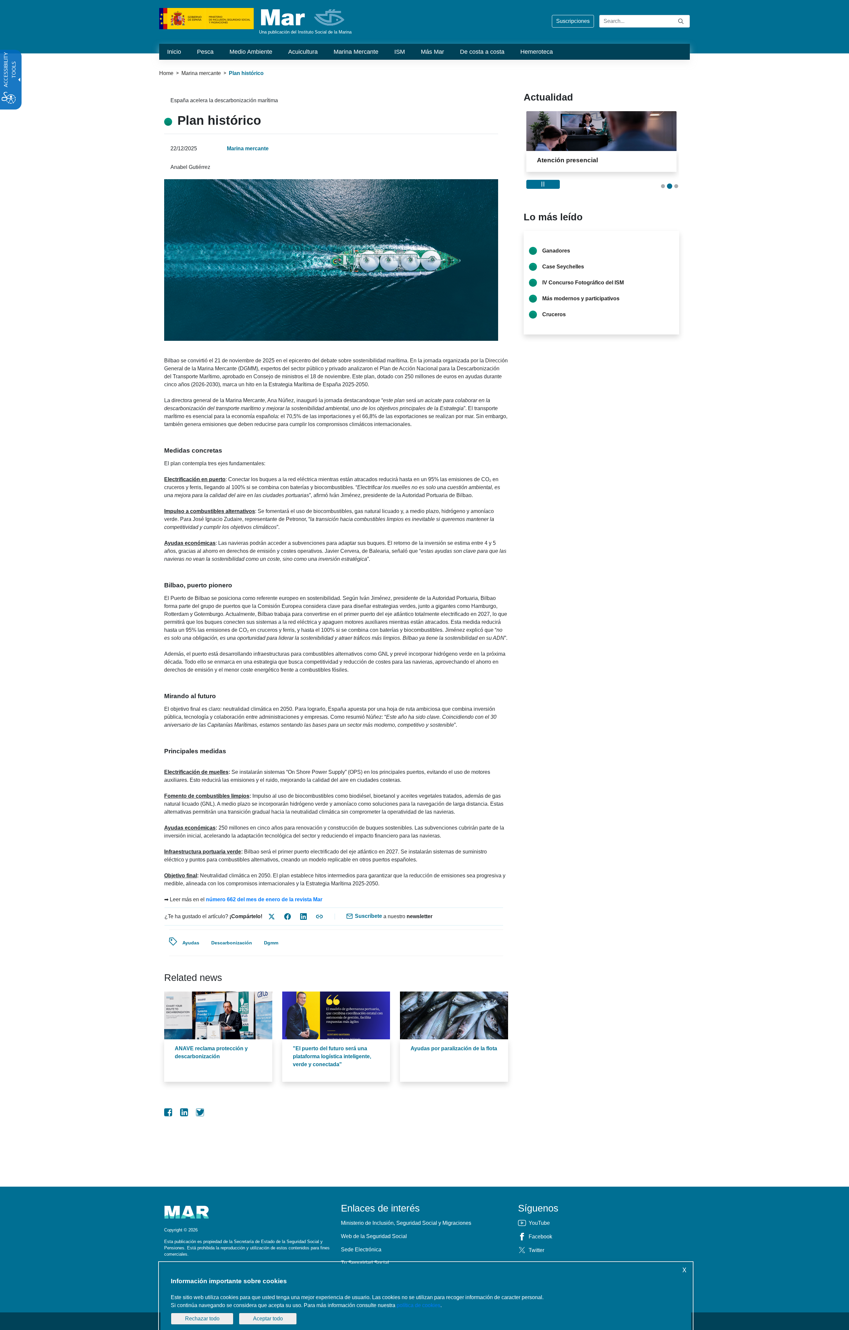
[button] (663, 186)
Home (166, 73)
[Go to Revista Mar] (303, 17)
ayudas (190, 942)
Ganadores (556, 251)
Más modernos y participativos (581, 298)
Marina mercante (201, 73)
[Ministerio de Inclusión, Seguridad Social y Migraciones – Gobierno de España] (206, 18)
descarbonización (231, 942)
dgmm (271, 942)
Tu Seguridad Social (365, 1263)
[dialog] (426, 1297)
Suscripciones (573, 21)
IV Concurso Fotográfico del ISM (583, 282)
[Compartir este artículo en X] (272, 917)
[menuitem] (174, 52)
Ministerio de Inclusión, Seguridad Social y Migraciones (406, 1223)
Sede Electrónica (361, 1249)
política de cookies (418, 1305)
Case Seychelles (563, 266)
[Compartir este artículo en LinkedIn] (303, 917)
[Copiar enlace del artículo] (319, 917)
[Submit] (681, 21)
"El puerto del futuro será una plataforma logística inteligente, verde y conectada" (332, 1056)
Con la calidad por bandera (584, 160)
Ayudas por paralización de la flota (454, 1048)
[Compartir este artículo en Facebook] (288, 917)
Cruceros (554, 314)
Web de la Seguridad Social (374, 1236)
